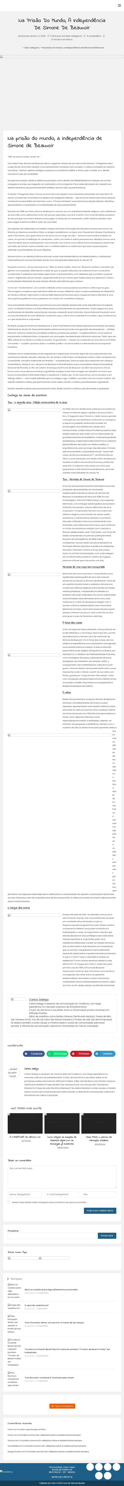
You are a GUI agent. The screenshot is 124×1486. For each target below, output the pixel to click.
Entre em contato (62, 1477)
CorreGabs (13, 1445)
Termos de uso (47, 1483)
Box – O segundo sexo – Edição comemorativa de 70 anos (37, 402)
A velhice (67, 692)
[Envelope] (107, 1475)
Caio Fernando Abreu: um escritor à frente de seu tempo (54, 1322)
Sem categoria (74, 36)
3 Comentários (42, 1356)
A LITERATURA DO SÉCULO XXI (25, 1137)
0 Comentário (42, 1293)
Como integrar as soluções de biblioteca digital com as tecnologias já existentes (62, 1140)
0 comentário (94, 36)
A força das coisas (72, 623)
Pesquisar (13, 1230)
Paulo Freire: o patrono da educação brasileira (99, 1138)
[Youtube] (116, 1467)
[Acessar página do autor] (14, 1072)
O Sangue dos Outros (19, 908)
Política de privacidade (71, 1483)
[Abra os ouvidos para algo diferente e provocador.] (14, 1291)
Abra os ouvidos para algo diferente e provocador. (51, 1289)
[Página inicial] (21, 47)
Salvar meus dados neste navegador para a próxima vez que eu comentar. (49, 1202)
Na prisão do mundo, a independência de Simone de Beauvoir (73, 47)
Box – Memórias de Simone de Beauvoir (83, 479)
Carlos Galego (31, 1069)
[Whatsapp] (99, 1475)
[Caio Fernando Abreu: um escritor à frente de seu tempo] (14, 1324)
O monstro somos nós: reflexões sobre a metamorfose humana (49, 1435)
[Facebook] (90, 1467)
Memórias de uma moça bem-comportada (84, 567)
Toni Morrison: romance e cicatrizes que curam (49, 1377)
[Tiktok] (99, 1467)
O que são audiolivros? (37, 1305)
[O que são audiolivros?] (14, 1307)
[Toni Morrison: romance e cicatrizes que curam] (14, 1379)
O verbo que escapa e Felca (32, 1429)
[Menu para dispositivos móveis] (119, 5)
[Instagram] (107, 1467)
